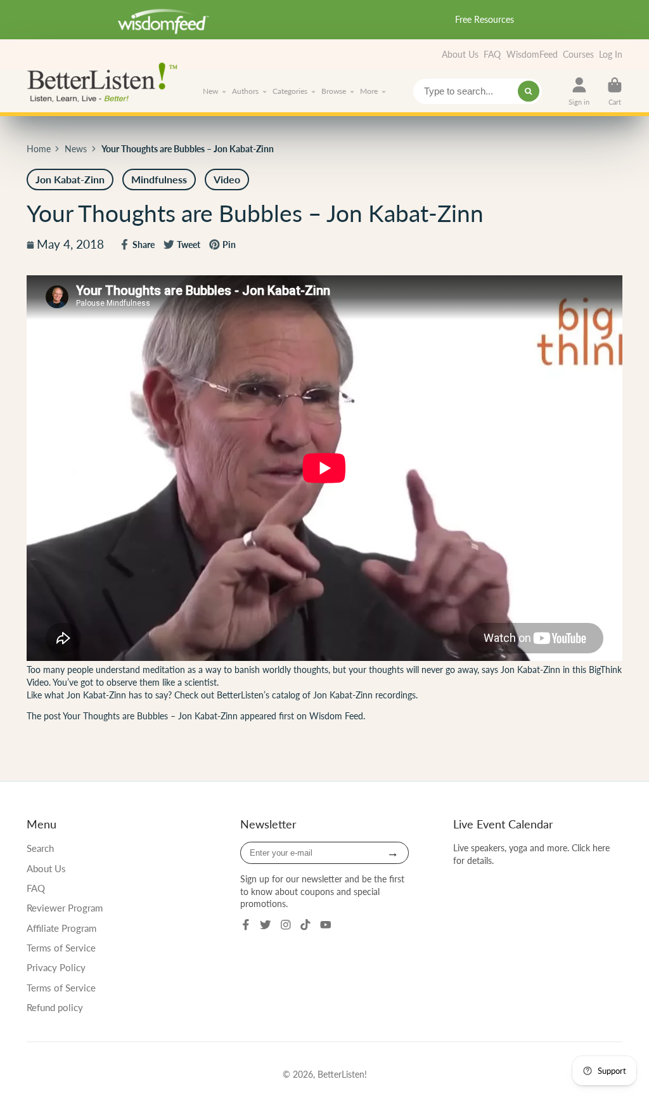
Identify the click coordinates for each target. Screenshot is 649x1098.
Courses (578, 54)
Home (39, 148)
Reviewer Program (65, 907)
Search (40, 848)
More (369, 91)
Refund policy (55, 1007)
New (210, 91)
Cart (614, 91)
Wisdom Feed (336, 715)
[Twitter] (265, 925)
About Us (460, 54)
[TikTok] (305, 925)
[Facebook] (246, 925)
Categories (290, 91)
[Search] (528, 91)
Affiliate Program (61, 928)
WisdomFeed (532, 54)
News (76, 148)
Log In (610, 54)
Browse (333, 91)
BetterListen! (342, 1074)
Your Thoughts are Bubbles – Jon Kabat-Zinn (150, 715)
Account (579, 91)
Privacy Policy (56, 967)
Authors (245, 91)
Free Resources (484, 19)
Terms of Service (61, 947)
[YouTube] (325, 925)
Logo (106, 81)
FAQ (492, 54)
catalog (286, 695)
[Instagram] (286, 925)
